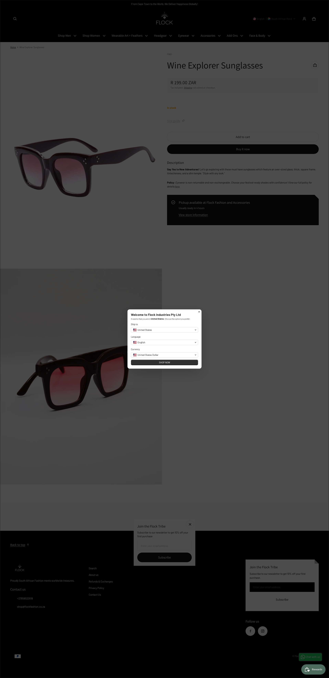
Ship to (134, 324)
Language (136, 336)
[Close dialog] (199, 311)
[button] (164, 330)
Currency (135, 349)
